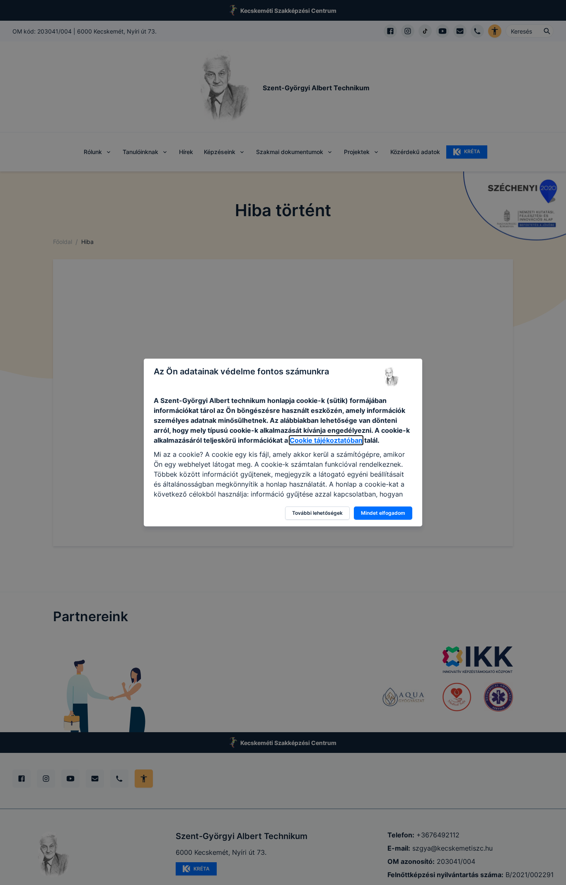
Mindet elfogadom (383, 513)
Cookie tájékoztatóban (326, 440)
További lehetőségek (317, 513)
